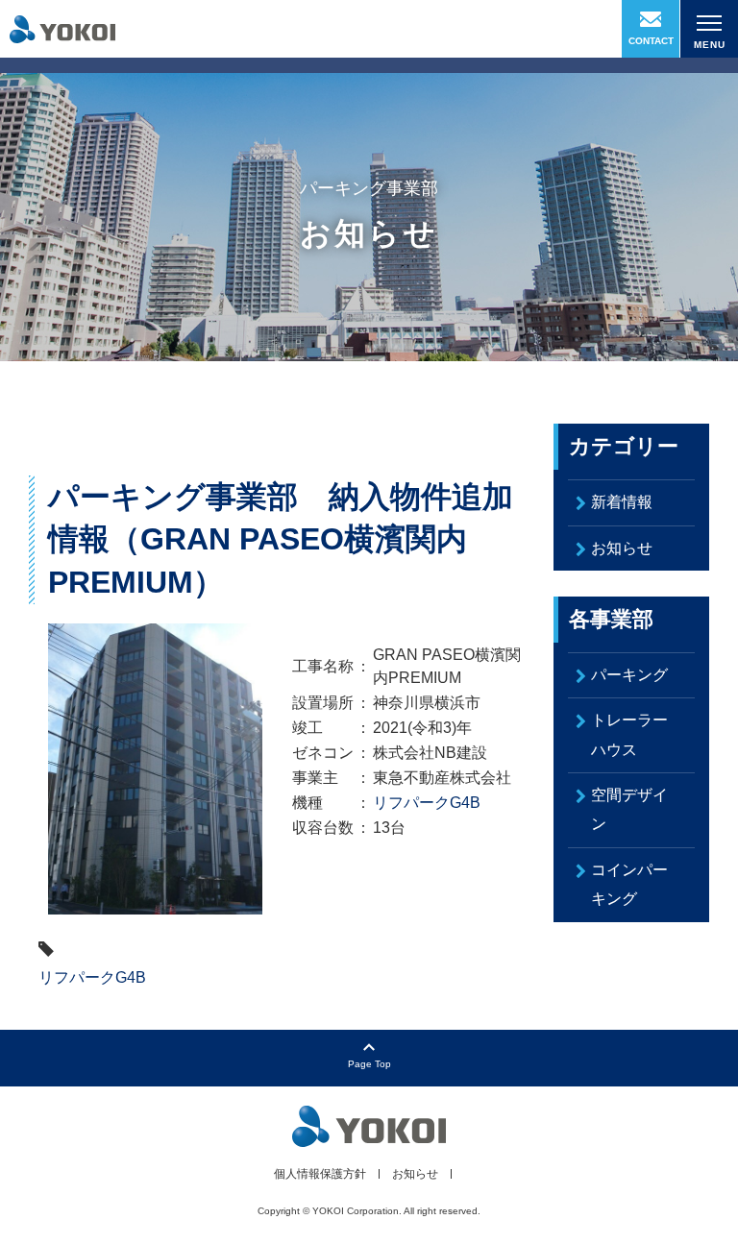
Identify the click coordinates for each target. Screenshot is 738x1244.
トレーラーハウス (629, 734)
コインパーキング (629, 884)
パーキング (629, 675)
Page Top (369, 1064)
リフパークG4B (426, 802)
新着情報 (621, 502)
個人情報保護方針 (320, 1174)
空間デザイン (629, 809)
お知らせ (621, 548)
